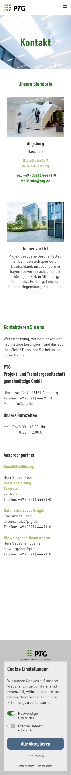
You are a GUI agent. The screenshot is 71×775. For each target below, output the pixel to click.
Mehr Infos (27, 718)
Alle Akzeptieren (35, 743)
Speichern (35, 756)
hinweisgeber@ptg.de (22, 548)
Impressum (45, 766)
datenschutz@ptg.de (21, 521)
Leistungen (35, 3)
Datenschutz (26, 766)
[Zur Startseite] (14, 7)
